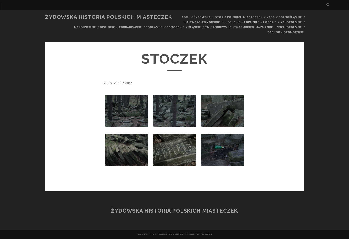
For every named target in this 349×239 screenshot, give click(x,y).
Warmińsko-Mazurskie (254, 27)
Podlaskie (154, 27)
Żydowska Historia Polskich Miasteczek (108, 17)
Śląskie (194, 27)
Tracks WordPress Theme (157, 234)
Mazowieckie (85, 27)
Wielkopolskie (289, 27)
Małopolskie (291, 22)
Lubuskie (251, 22)
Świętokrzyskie (218, 27)
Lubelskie (232, 22)
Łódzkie (269, 22)
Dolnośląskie (290, 17)
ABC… (186, 17)
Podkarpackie (130, 27)
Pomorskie (175, 27)
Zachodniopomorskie (285, 32)
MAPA (270, 17)
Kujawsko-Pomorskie (202, 22)
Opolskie (107, 27)
